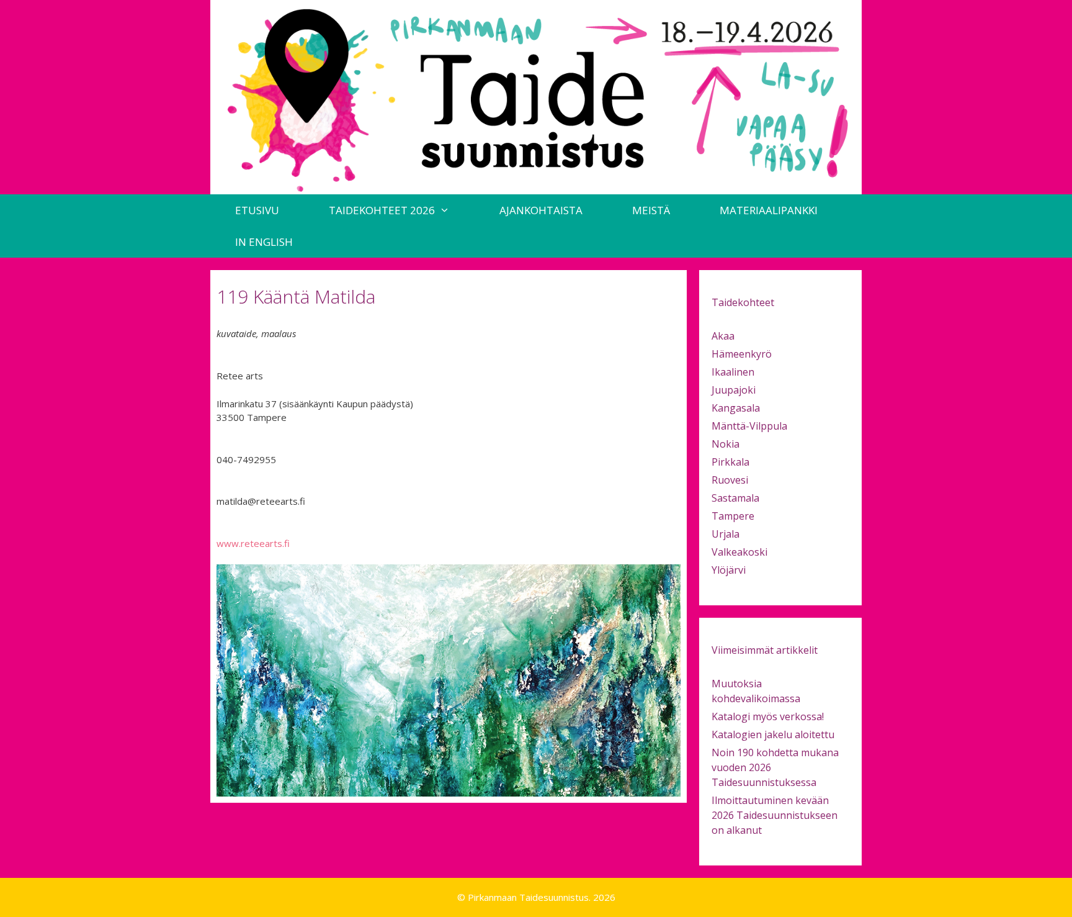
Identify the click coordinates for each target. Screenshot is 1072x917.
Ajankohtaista (541, 210)
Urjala (725, 534)
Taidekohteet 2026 (382, 210)
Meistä (651, 210)
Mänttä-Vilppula (749, 426)
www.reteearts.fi (253, 543)
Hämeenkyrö (742, 354)
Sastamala (735, 498)
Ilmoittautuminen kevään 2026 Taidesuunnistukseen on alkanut (775, 815)
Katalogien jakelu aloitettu (773, 734)
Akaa (723, 336)
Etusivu (257, 210)
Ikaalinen (733, 372)
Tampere (733, 516)
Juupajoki (734, 390)
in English (264, 242)
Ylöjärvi (729, 570)
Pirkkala (730, 462)
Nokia (725, 444)
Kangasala (736, 408)
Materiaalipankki (769, 210)
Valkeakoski (739, 552)
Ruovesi (730, 480)
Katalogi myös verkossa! (768, 716)
